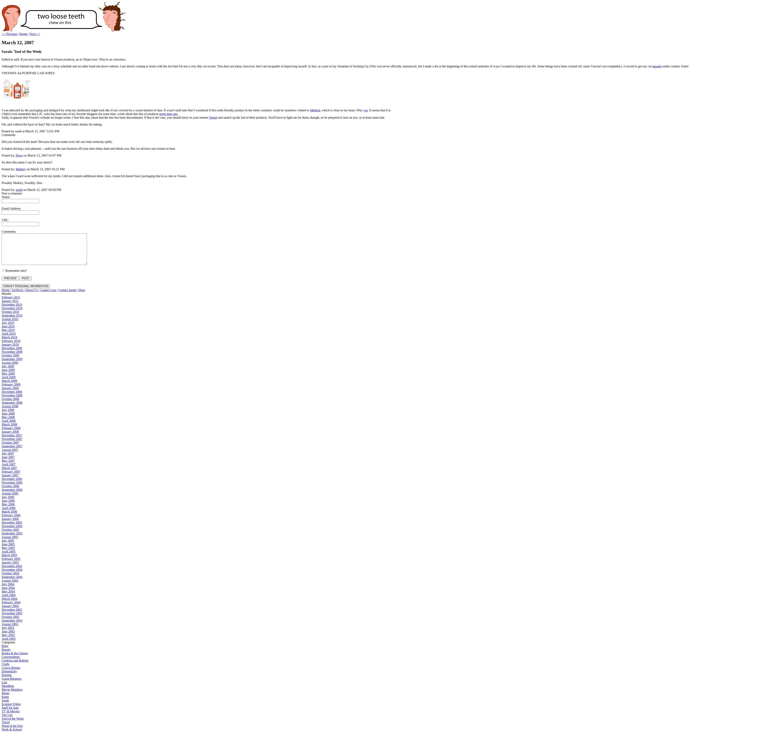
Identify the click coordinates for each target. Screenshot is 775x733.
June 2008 (8, 413)
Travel (6, 722)
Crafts (5, 664)
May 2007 (8, 460)
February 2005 (11, 558)
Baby (5, 646)
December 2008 (12, 391)
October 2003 (10, 617)
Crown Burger (11, 667)
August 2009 (10, 362)
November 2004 (12, 569)
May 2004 (8, 591)
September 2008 (12, 402)
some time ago (168, 114)
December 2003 (12, 609)
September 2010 (12, 315)
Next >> (34, 34)
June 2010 (8, 326)
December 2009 (12, 348)
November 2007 (12, 439)
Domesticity (9, 671)
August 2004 (10, 580)
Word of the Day (12, 726)
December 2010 (12, 304)
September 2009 (12, 359)
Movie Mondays (12, 689)
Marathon (8, 686)
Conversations (11, 657)
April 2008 (9, 420)
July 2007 (8, 453)
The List (7, 715)
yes (365, 110)
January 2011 (10, 301)
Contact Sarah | (68, 290)
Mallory (21, 169)
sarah (19, 189)
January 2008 (10, 431)
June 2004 (8, 588)
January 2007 (10, 475)
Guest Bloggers (11, 678)
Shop (81, 290)
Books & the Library (15, 653)
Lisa (4, 682)
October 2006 (10, 486)
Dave (19, 155)
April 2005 (9, 551)
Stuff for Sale (10, 707)
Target (213, 117)
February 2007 (11, 471)
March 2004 (9, 598)
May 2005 (8, 548)
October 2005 (10, 529)
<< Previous (9, 34)
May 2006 (8, 504)
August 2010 (10, 319)
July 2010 (8, 322)
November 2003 (12, 613)
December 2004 (12, 566)
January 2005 (10, 562)
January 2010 (10, 344)
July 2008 (8, 410)
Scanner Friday (11, 704)
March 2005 (9, 555)
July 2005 (8, 540)
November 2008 (12, 395)
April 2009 (9, 377)
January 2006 (10, 519)
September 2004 (12, 577)
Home (23, 34)
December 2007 (12, 435)
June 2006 (8, 500)
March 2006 (9, 511)
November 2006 (12, 482)
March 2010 (9, 337)
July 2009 (8, 366)
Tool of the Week (13, 718)
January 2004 (10, 606)
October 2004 (10, 573)
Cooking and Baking (15, 660)
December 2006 (12, 479)
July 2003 (8, 627)
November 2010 (12, 308)
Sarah (5, 700)
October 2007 (10, 442)
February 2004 (11, 602)
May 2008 (8, 417)
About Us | (32, 290)
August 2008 (10, 406)
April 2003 (9, 638)
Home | (6, 290)
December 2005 (12, 522)
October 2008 (10, 399)
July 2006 (8, 497)
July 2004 (8, 584)
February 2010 (11, 341)
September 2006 (12, 489)
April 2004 (9, 595)
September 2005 (12, 533)
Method (315, 110)
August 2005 (10, 537)
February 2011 (11, 297)
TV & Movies (11, 711)
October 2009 (10, 355)
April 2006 (9, 508)
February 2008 (11, 428)
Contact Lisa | (48, 290)
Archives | (18, 290)
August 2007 (10, 450)
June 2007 (8, 457)
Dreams (7, 675)
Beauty (6, 649)
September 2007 (12, 446)
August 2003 (10, 624)
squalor (657, 66)
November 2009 (12, 351)
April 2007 (9, 464)
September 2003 (12, 620)
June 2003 (8, 631)
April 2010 (9, 333)
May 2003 (8, 635)
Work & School (12, 729)
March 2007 (9, 468)
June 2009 (8, 370)
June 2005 (8, 544)
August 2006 (10, 493)
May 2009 (8, 373)
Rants (5, 696)
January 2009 (10, 388)
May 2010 (8, 330)
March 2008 (9, 424)
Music (5, 693)
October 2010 (10, 312)
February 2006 (11, 515)
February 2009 (11, 384)
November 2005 (12, 526)
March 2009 (9, 381)
